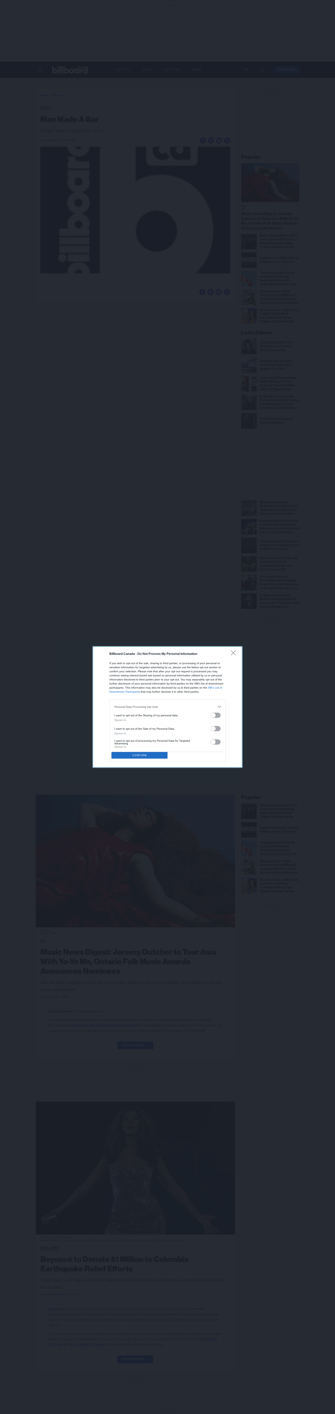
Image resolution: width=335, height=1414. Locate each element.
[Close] (234, 654)
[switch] (216, 715)
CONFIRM (139, 755)
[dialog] (167, 707)
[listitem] (167, 707)
